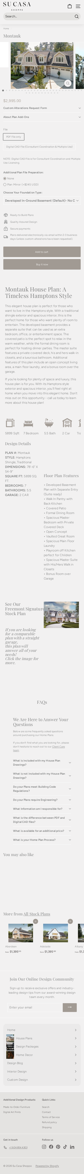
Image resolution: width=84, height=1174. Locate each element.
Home (6, 28)
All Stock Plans (36, 913)
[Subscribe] (70, 1007)
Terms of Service (51, 1117)
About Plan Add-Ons (16, 117)
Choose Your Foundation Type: (22, 192)
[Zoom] (67, 83)
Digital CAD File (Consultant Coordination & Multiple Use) (39, 146)
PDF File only (13, 136)
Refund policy (49, 1122)
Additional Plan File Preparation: (23, 172)
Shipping (47, 1127)
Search (45, 1107)
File (5, 129)
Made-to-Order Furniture (16, 1107)
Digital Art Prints (12, 1112)
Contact (46, 1112)
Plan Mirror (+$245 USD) (22, 184)
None (10, 178)
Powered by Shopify (47, 1165)
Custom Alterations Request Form (25, 108)
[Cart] (69, 6)
